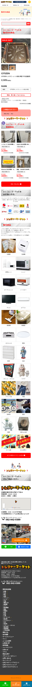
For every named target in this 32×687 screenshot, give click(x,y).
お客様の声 (6, 643)
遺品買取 (6, 627)
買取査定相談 (26, 5)
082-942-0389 (16, 685)
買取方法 (5, 632)
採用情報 (5, 645)
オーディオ (7, 617)
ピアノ (5, 606)
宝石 (5, 622)
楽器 (5, 596)
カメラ (5, 599)
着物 (5, 609)
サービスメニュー (8, 636)
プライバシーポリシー (10, 656)
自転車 (5, 623)
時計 (14, 18)
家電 (5, 591)
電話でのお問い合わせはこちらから (14, 519)
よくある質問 (7, 641)
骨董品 (5, 610)
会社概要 (5, 634)
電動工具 (6, 602)
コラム (5, 652)
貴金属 (5, 619)
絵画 (5, 614)
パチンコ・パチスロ (9, 625)
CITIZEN (22, 18)
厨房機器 (6, 607)
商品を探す (6, 654)
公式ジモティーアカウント (11, 662)
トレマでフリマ (7, 647)
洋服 (5, 601)
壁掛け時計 (18, 18)
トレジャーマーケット (5, 18)
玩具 (5, 593)
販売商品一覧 (5, 5)
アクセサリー (7, 620)
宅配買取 (6, 628)
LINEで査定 (5, 685)
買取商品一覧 (16, 5)
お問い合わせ (7, 658)
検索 (28, 23)
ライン (5, 639)
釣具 (5, 612)
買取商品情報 (7, 589)
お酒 (5, 615)
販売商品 (11, 18)
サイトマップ (7, 660)
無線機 (5, 604)
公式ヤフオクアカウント (10, 667)
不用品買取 (7, 630)
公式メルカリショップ (10, 664)
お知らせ (5, 649)
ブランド (6, 598)
